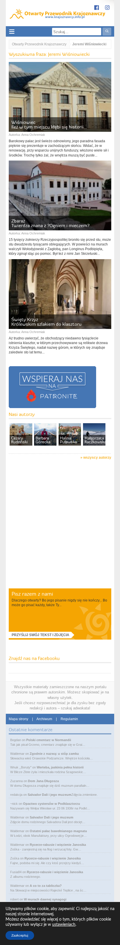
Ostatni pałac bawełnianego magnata (58, 831)
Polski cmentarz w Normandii (48, 740)
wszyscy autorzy (97, 457)
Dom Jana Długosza (43, 781)
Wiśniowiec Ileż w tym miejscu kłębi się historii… (49, 124)
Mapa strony (18, 719)
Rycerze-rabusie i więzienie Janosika (58, 844)
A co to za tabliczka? (46, 885)
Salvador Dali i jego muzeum (49, 794)
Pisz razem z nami (32, 593)
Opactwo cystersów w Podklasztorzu (51, 803)
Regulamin (69, 719)
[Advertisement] (60, 525)
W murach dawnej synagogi (45, 899)
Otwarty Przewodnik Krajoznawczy (39, 44)
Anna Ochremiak (33, 134)
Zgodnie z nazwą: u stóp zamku (54, 753)
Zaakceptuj (19, 935)
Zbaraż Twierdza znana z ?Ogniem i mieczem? (50, 223)
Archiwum (44, 719)
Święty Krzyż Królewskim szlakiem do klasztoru (46, 321)
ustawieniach (63, 925)
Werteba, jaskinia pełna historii (60, 767)
